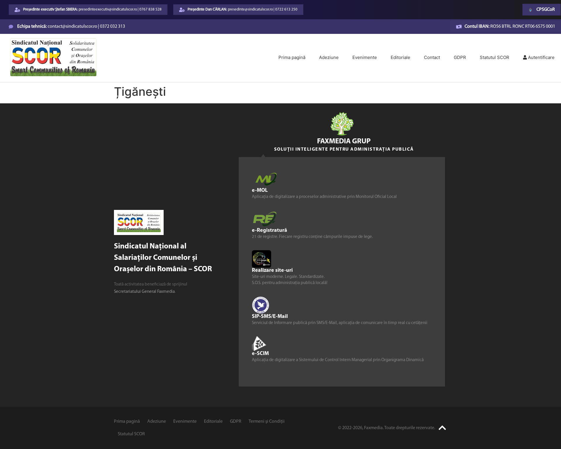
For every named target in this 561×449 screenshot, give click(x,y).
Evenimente (364, 57)
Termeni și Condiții (267, 421)
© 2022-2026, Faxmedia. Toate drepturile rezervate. (386, 428)
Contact (432, 57)
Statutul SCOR (494, 57)
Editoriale (400, 57)
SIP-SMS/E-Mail (270, 316)
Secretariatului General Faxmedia (144, 292)
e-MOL (260, 190)
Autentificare (541, 57)
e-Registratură (269, 230)
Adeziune (329, 57)
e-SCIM (260, 353)
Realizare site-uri (272, 270)
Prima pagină (291, 57)
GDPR (460, 57)
